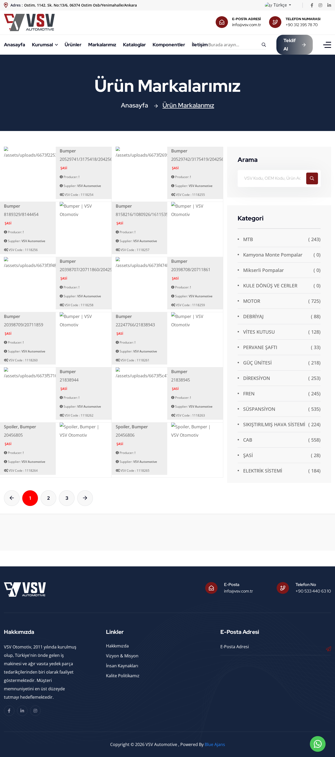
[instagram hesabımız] (320, 5)
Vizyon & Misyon (122, 656)
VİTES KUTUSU (259, 332)
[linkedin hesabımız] (329, 5)
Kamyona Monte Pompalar (273, 255)
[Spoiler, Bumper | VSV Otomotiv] (84, 430)
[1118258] (52, 263)
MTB (248, 239)
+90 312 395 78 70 (302, 24)
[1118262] (55, 373)
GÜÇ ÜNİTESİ (257, 363)
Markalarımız (102, 45)
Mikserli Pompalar (263, 270)
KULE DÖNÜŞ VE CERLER (270, 285)
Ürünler (73, 45)
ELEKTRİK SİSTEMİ (262, 471)
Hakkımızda (117, 646)
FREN (249, 393)
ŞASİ (248, 455)
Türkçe (280, 5)
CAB (247, 440)
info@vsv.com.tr (246, 24)
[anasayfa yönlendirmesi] (29, 22)
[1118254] (53, 152)
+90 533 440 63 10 (313, 591)
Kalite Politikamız (122, 676)
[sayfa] (12, 498)
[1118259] (166, 263)
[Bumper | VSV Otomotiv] (84, 210)
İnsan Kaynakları (122, 666)
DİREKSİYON (256, 378)
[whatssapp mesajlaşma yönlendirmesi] (318, 744)
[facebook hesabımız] (312, 5)
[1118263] (166, 373)
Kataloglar (134, 45)
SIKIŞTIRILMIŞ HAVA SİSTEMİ (274, 424)
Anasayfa (14, 45)
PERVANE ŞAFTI (260, 347)
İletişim (200, 45)
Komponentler (169, 45)
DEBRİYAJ (253, 316)
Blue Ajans (215, 744)
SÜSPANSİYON (259, 409)
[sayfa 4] (85, 498)
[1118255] (164, 152)
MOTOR (251, 301)
